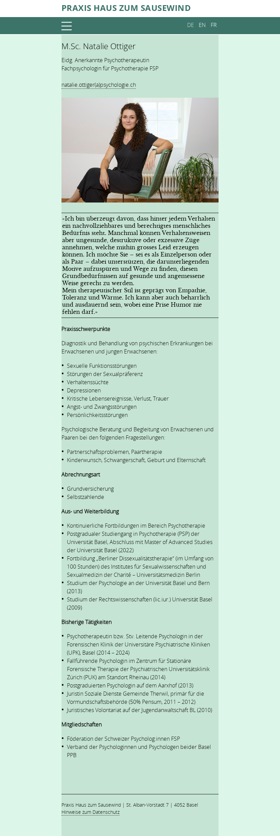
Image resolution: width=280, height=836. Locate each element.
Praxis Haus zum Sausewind (126, 7)
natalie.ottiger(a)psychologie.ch (98, 84)
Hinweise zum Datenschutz (90, 812)
